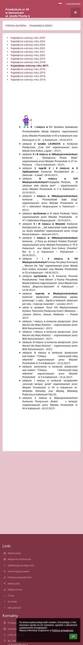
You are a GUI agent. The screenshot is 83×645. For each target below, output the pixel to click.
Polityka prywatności (20, 577)
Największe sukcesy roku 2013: (28, 79)
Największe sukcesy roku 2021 (28, 51)
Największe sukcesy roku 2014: (28, 76)
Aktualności (14, 607)
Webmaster (14, 553)
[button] (60, 4)
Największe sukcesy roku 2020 (28, 55)
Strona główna (15, 25)
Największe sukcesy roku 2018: (28, 62)
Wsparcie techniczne (19, 559)
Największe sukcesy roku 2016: (28, 69)
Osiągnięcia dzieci (41, 25)
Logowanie (73, 4)
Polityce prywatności (62, 630)
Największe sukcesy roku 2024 (28, 41)
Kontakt (12, 601)
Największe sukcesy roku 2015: (28, 72)
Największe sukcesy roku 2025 (28, 37)
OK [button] (73, 636)
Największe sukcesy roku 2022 (28, 48)
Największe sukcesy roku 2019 (28, 58)
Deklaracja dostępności (21, 565)
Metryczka (14, 583)
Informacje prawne (18, 571)
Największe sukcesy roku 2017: (30, 65)
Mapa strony (15, 589)
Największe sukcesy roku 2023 (28, 44)
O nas (11, 595)
